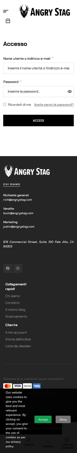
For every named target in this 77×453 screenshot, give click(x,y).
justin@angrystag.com (18, 226)
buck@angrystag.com (18, 213)
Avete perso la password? (54, 104)
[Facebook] (7, 268)
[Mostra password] (70, 91)
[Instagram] (17, 268)
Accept (43, 419)
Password (12, 82)
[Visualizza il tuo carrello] (7, 20)
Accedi (38, 120)
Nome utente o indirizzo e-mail (28, 58)
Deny (63, 419)
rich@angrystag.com (17, 200)
